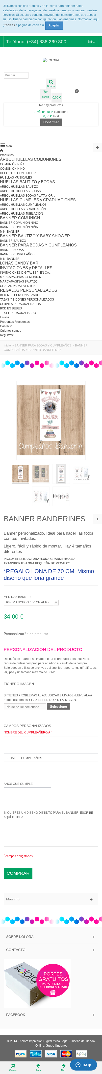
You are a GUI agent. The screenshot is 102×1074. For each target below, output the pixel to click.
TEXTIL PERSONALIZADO (18, 313)
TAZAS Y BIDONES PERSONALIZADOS (27, 299)
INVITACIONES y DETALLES (26, 268)
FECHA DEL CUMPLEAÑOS (23, 758)
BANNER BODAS (12, 250)
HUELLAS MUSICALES (16, 177)
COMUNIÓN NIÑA (12, 164)
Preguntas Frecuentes (15, 322)
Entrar (91, 41)
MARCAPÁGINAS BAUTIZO (18, 281)
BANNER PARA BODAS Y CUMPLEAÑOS (38, 245)
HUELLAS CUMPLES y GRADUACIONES (38, 200)
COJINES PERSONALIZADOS (20, 304)
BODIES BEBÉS (11, 308)
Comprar (18, 873)
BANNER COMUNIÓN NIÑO (19, 222)
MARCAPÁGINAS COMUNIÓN (20, 277)
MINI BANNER (10, 231)
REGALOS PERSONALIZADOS (28, 290)
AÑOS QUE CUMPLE (18, 784)
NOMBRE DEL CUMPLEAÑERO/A (28, 732)
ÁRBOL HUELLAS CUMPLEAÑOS (23, 204)
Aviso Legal (60, 1041)
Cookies (9, 25)
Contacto (6, 326)
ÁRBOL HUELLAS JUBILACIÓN (21, 213)
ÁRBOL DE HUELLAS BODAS (20, 191)
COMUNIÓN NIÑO (12, 168)
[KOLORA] (51, 60)
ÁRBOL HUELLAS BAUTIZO (19, 186)
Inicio (7, 345)
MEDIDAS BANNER (17, 597)
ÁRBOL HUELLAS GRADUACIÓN (23, 209)
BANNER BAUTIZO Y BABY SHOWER (35, 236)
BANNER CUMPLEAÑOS (17, 254)
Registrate (7, 335)
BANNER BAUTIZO (13, 241)
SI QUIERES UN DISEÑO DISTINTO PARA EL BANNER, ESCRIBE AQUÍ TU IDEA (48, 815)
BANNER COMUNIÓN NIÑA (19, 227)
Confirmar (51, 122)
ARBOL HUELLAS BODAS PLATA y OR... (27, 195)
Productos (7, 155)
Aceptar (54, 25)
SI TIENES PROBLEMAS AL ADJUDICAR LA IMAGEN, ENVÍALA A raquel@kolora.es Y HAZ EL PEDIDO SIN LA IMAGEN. (48, 698)
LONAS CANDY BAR (19, 263)
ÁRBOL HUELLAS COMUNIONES (30, 159)
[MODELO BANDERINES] (20, 474)
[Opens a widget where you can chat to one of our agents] (83, 1065)
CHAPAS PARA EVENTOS (17, 286)
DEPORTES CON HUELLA (18, 173)
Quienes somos (10, 330)
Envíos (4, 317)
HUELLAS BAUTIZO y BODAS (27, 182)
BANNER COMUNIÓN (20, 218)
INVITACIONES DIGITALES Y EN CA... (25, 272)
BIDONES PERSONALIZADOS (20, 295)
